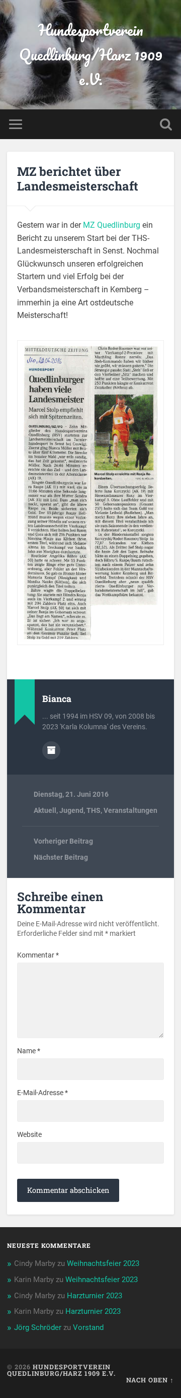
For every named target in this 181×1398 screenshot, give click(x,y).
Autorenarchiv (51, 750)
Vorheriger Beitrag (63, 841)
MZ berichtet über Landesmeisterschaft (77, 178)
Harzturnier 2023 (94, 1295)
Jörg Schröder (37, 1327)
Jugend (71, 810)
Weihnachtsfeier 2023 (103, 1263)
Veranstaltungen (130, 810)
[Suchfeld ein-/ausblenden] (166, 124)
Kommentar (38, 955)
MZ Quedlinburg (111, 225)
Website (29, 1134)
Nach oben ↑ (150, 1380)
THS (93, 810)
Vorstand (88, 1327)
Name (28, 1050)
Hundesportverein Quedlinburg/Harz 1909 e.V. (90, 55)
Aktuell (45, 810)
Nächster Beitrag (61, 857)
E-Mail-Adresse (42, 1092)
